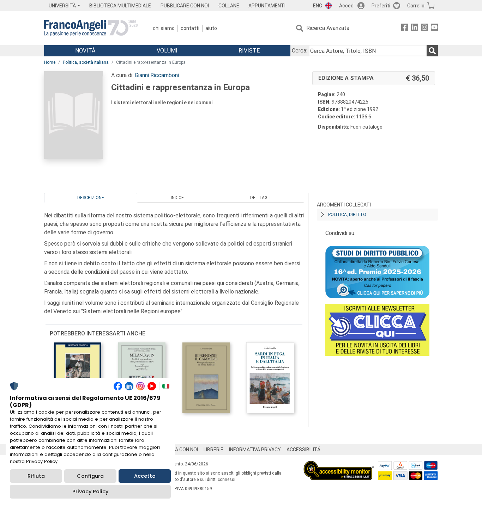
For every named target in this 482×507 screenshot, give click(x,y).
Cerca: (299, 50)
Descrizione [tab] (90, 197)
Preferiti (381, 5)
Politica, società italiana (86, 62)
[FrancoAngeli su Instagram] (424, 28)
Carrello (415, 5)
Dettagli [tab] (260, 197)
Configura (90, 476)
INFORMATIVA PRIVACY (255, 449)
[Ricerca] (432, 50)
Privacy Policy (90, 491)
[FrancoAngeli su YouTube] (434, 28)
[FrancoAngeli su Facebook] (404, 28)
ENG (317, 5)
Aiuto (211, 28)
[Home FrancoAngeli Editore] (91, 28)
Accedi (347, 5)
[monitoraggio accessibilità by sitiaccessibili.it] (338, 465)
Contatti (190, 28)
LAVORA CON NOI (179, 449)
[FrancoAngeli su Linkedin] (414, 28)
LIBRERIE (213, 449)
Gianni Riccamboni (157, 75)
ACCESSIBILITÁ (303, 449)
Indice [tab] (177, 197)
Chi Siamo (164, 28)
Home (49, 62)
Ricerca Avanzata (327, 28)
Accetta (145, 476)
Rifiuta (36, 476)
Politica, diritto (347, 214)
